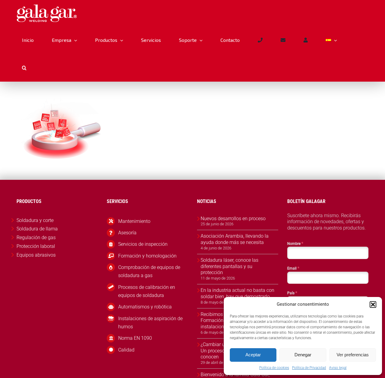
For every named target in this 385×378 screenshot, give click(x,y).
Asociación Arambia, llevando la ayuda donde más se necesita (235, 239)
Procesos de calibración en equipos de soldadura (146, 291)
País (292, 292)
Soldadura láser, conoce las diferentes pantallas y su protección (229, 266)
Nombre (295, 243)
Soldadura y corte (35, 220)
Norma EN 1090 (135, 338)
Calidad (126, 350)
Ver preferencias (353, 354)
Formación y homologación (147, 256)
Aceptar (253, 354)
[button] (373, 304)
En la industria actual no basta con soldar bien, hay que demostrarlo (237, 293)
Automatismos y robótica (145, 307)
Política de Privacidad (309, 368)
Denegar (302, 354)
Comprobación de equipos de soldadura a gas (149, 271)
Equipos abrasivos (36, 255)
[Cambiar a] (331, 40)
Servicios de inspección (143, 244)
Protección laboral (36, 246)
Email (293, 268)
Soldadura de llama (37, 229)
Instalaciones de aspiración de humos (150, 323)
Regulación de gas (36, 237)
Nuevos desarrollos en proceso (233, 218)
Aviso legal (337, 368)
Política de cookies (274, 368)
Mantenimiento (134, 221)
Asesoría (127, 233)
